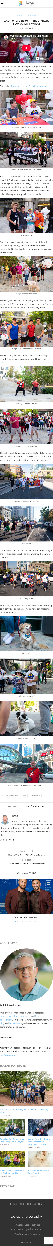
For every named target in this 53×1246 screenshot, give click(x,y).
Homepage (18, 1224)
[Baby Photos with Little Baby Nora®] (40, 1159)
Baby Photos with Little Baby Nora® (38, 1171)
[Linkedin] (24, 1204)
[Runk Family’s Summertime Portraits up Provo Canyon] (12, 1127)
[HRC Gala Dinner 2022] (26, 896)
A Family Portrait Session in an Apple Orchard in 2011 (12, 1171)
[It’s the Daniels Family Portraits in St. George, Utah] (26, 1088)
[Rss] (42, 1204)
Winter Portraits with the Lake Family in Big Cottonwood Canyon (39, 1141)
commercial (24, 1016)
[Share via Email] (43, 806)
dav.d (31, 28)
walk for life (35, 796)
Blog (27, 1224)
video (24, 796)
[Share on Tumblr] (40, 806)
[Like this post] (28, 806)
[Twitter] (14, 1204)
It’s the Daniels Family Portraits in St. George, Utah (24, 1111)
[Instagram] (17, 1204)
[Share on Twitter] (33, 806)
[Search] (50, 4)
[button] (2, 900)
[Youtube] (35, 1204)
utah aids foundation (10, 796)
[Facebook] (10, 1204)
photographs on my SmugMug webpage (28, 86)
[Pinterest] (21, 1204)
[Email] (39, 1204)
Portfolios (35, 1224)
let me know (14, 1023)
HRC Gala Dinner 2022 (26, 917)
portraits (4, 1016)
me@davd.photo (7, 1055)
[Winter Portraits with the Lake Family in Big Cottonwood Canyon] (40, 1127)
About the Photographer (22, 1229)
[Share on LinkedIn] (38, 806)
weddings (13, 1016)
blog (2, 1023)
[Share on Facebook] (31, 806)
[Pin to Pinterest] (36, 806)
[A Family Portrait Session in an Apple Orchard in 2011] (12, 1159)
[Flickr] (28, 1204)
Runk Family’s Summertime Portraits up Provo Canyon (12, 1140)
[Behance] (31, 1204)
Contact (39, 1229)
